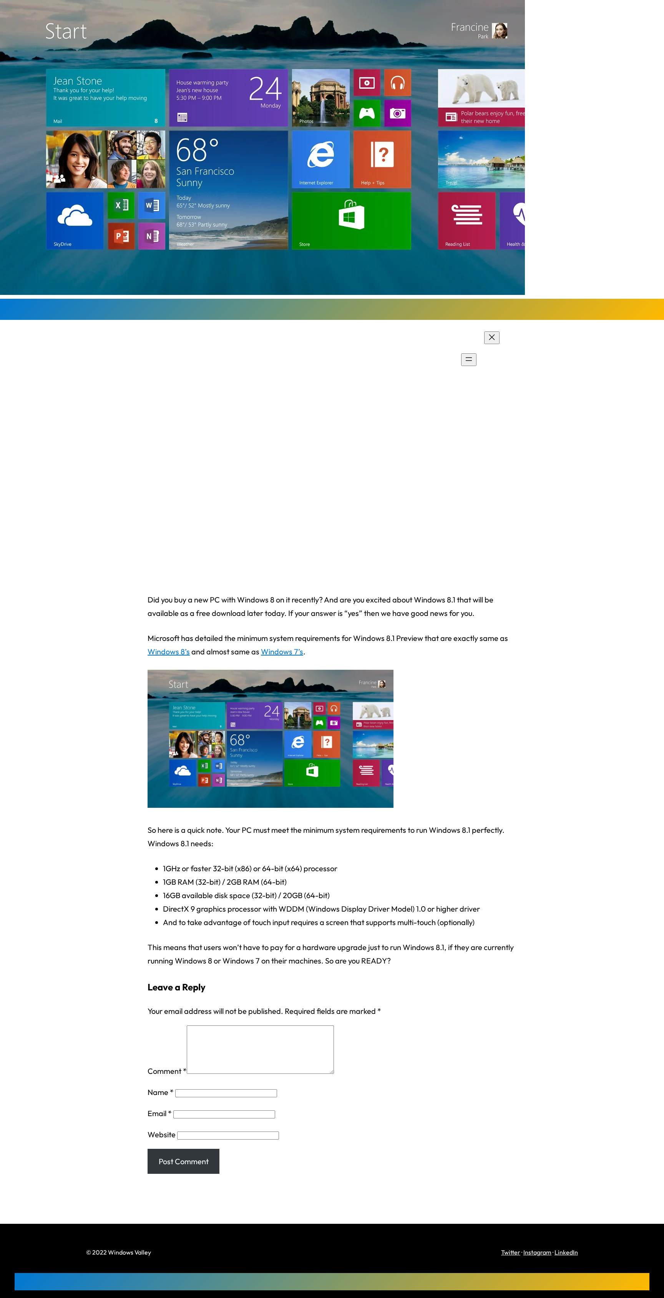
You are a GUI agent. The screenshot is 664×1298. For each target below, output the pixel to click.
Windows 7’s (282, 651)
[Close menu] (492, 337)
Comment (167, 1071)
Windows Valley (128, 359)
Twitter (510, 1252)
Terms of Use (537, 373)
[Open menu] (468, 359)
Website (162, 1134)
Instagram (537, 1252)
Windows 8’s (169, 651)
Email (160, 1113)
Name (161, 1092)
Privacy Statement (546, 360)
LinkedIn (566, 1252)
